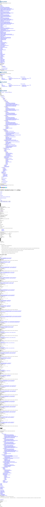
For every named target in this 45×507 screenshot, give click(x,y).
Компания (1, 485)
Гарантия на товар (2, 492)
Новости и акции (2, 487)
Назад (7, 101)
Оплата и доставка (5, 174)
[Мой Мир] (2, 187)
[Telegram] (6, 187)
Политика (1, 493)
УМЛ (5, 100)
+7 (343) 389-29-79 (2, 74)
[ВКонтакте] (0, 187)
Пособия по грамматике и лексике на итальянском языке (13, 141)
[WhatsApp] (4, 187)
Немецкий (7, 116)
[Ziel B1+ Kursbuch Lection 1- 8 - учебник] (5, 201)
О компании (4, 168)
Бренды (1, 484)
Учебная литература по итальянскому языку (11, 145)
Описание (3, 229)
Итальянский (6, 130)
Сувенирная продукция (7, 149)
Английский (7, 102)
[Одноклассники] (1, 187)
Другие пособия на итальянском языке (10, 132)
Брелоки (7, 152)
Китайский (7, 112)
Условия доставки (2, 491)
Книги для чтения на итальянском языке (11, 136)
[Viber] (3, 187)
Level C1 (1, 368)
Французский (7, 121)
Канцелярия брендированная (9, 159)
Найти (1, 501)
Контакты (1, 488)
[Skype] (5, 187)
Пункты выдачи (2, 490)
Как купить (3, 230)
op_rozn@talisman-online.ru (4, 69)
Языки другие (7, 126)
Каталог (4, 98)
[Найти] (0, 4)
